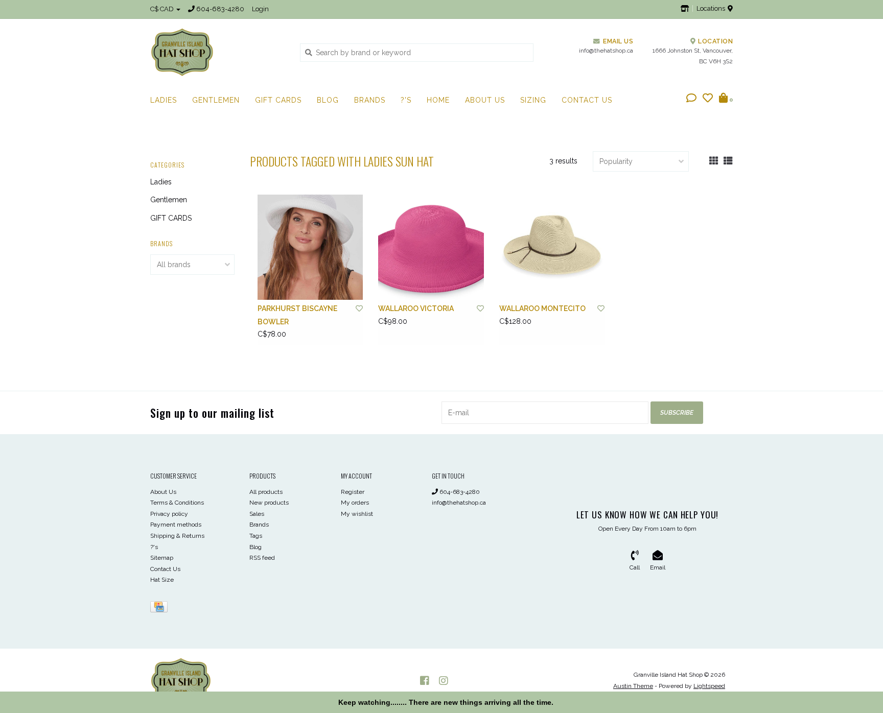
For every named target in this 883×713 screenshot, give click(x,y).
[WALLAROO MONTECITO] (552, 247)
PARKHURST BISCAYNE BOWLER (297, 314)
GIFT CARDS (278, 100)
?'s (406, 100)
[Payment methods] (160, 608)
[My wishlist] (708, 99)
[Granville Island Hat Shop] (217, 52)
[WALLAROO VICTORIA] (430, 247)
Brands (369, 100)
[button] (691, 99)
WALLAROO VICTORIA (416, 308)
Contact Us (587, 100)
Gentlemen (216, 100)
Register (352, 491)
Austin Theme (633, 686)
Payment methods (175, 524)
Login (260, 9)
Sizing (533, 100)
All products (266, 491)
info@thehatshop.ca (459, 502)
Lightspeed (709, 686)
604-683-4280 (459, 491)
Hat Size (162, 579)
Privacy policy (169, 513)
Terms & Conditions (177, 502)
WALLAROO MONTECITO (542, 308)
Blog (328, 100)
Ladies (163, 100)
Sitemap (161, 557)
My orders (355, 502)
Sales (256, 513)
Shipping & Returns (177, 535)
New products (269, 502)
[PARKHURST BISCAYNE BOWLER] (310, 247)
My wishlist (357, 513)
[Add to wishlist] (359, 308)
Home (438, 100)
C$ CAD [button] (162, 9)
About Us (485, 100)
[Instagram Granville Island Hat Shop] (443, 681)
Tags (255, 535)
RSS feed (262, 557)
